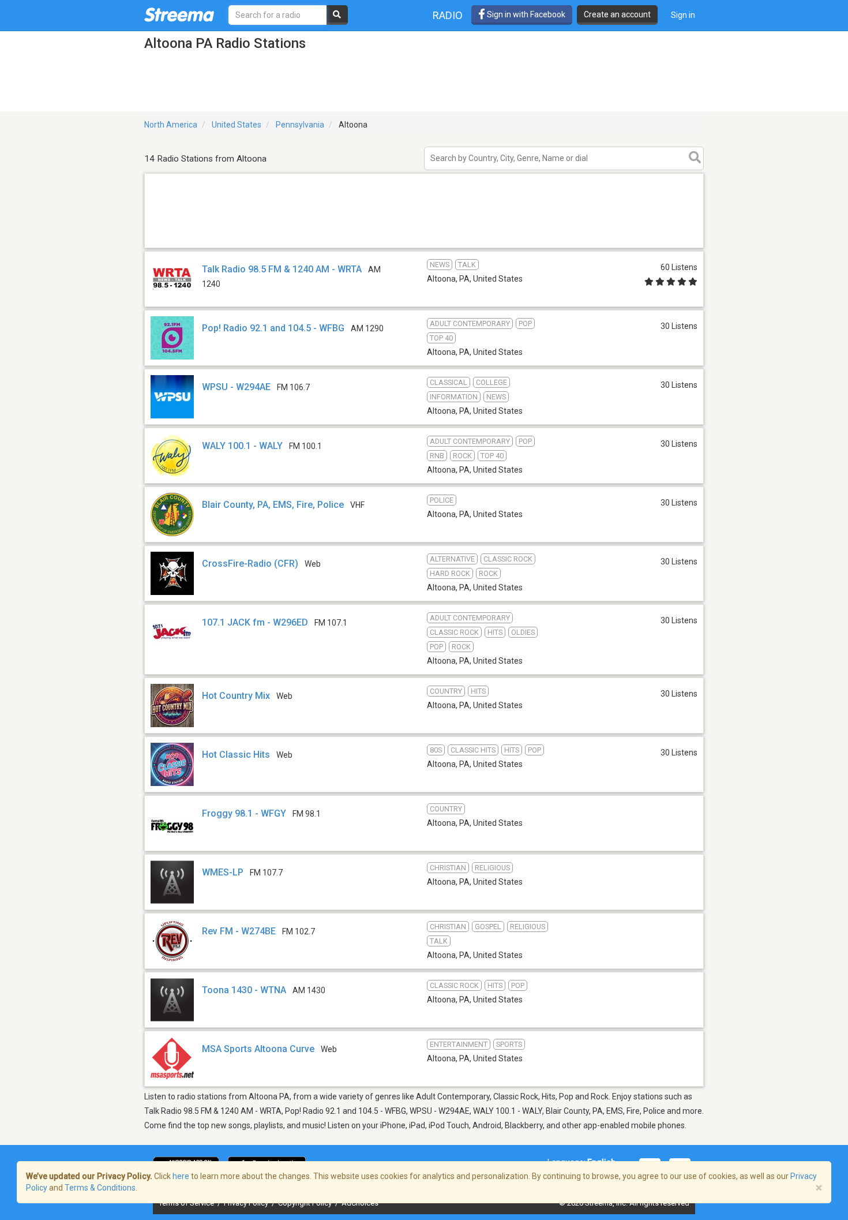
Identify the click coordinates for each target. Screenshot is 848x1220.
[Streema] (179, 14)
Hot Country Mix (236, 695)
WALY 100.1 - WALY (242, 445)
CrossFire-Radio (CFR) (250, 563)
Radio (448, 15)
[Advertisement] (424, 247)
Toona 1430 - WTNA (244, 990)
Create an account (617, 14)
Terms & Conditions (100, 1187)
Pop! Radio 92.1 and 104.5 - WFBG (273, 328)
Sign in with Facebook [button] (525, 14)
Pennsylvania (300, 124)
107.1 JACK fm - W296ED (255, 622)
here (180, 1176)
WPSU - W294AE (236, 386)
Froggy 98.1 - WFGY (244, 813)
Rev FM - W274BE (239, 931)
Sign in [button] (683, 15)
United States (236, 124)
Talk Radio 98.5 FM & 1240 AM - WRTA (282, 269)
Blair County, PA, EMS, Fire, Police (273, 504)
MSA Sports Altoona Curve (258, 1048)
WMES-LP (222, 872)
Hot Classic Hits (236, 754)
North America (170, 124)
